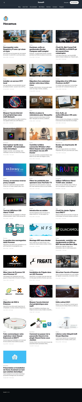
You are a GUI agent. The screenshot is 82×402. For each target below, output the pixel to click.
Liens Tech (25, 6)
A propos (55, 6)
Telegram (61, 6)
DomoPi (41, 2)
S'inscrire (66, 2)
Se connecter (74, 2)
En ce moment (33, 6)
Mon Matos (41, 6)
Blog (19, 6)
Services (48, 6)
